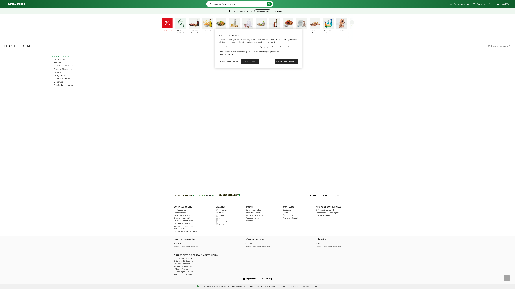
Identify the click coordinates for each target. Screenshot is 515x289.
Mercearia (58, 62)
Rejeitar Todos (250, 61)
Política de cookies (226, 54)
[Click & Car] (206, 196)
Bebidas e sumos (62, 78)
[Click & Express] (184, 196)
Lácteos (57, 72)
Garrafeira (58, 82)
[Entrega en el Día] (231, 196)
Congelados (59, 75)
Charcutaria (59, 59)
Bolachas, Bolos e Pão (64, 66)
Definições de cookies (229, 61)
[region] (258, 48)
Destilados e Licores (63, 85)
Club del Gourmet (60, 56)
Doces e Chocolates (63, 69)
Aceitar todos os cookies (286, 61)
